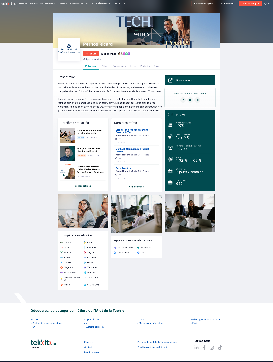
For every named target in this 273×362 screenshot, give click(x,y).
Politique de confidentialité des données (157, 342)
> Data (140, 319)
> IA (85, 323)
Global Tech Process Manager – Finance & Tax (133, 131)
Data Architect (124, 168)
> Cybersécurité (91, 319)
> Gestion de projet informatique (46, 323)
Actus (133, 66)
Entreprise (91, 66)
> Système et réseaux (94, 327)
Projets (158, 66)
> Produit (195, 323)
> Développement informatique (206, 319)
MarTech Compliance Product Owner (132, 150)
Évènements (119, 66)
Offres (105, 66)
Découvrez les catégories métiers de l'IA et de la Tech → (78, 311)
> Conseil (35, 319)
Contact (88, 347)
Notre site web (184, 80)
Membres (88, 342)
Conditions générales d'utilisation (153, 347)
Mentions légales (92, 352)
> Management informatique (150, 323)
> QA (33, 327)
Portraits (145, 66)
